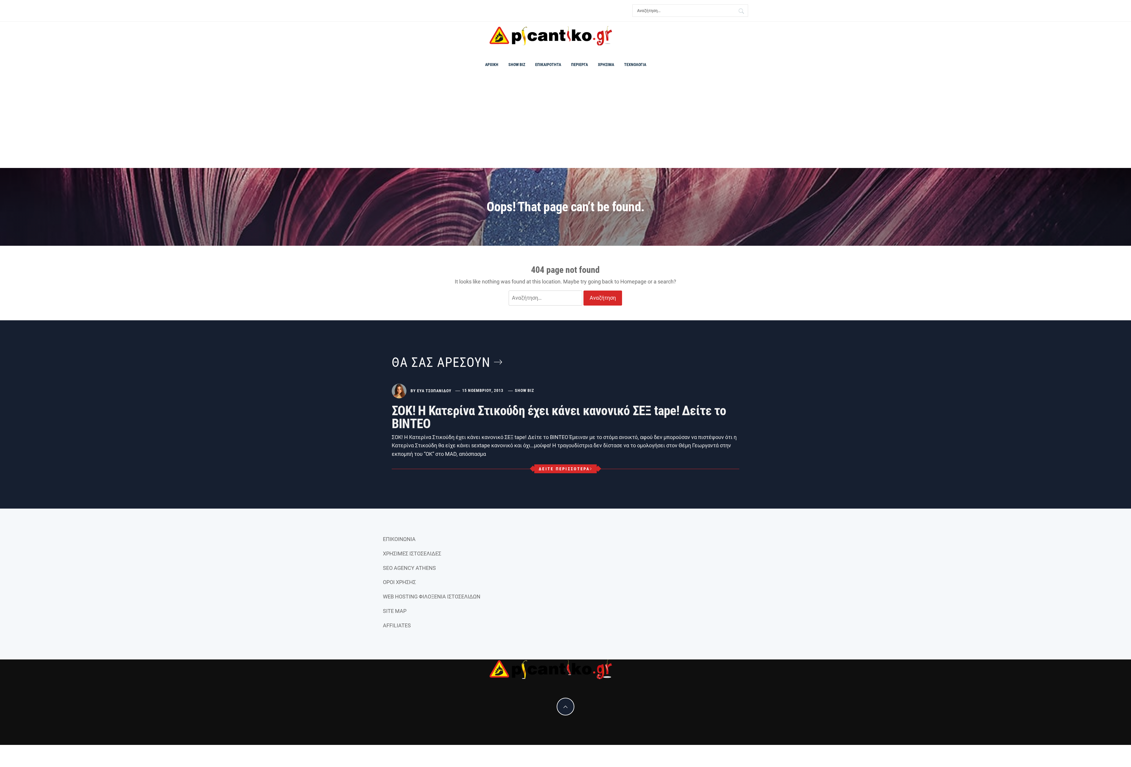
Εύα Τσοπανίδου (434, 390)
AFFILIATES (397, 625)
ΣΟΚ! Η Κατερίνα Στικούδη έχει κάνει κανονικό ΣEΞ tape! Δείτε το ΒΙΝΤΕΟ (559, 417)
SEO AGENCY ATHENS (409, 568)
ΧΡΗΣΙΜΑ (606, 64)
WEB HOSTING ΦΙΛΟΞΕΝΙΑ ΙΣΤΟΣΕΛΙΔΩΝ (431, 596)
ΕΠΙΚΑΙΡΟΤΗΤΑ (548, 64)
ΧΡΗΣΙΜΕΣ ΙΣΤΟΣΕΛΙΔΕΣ (412, 553)
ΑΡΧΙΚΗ (491, 64)
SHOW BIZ (516, 64)
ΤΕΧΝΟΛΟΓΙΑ (635, 64)
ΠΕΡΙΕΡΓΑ (579, 64)
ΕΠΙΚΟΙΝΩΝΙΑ (399, 539)
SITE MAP (394, 611)
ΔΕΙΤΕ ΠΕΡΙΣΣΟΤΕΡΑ (564, 468)
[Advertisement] (565, 124)
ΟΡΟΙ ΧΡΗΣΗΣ (399, 582)
